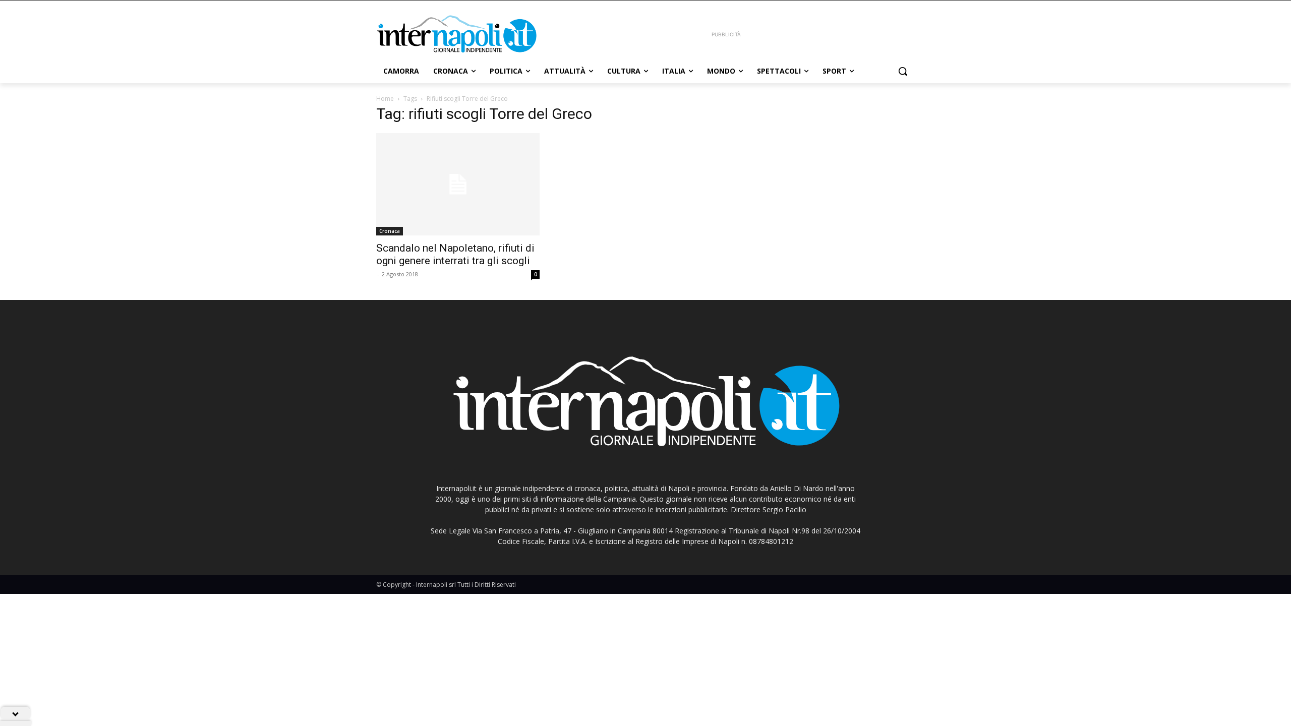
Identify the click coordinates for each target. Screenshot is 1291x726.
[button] (903, 71)
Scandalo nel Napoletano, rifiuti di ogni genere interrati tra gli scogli (455, 254)
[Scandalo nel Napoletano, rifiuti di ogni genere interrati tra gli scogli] (458, 184)
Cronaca (389, 230)
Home (385, 98)
